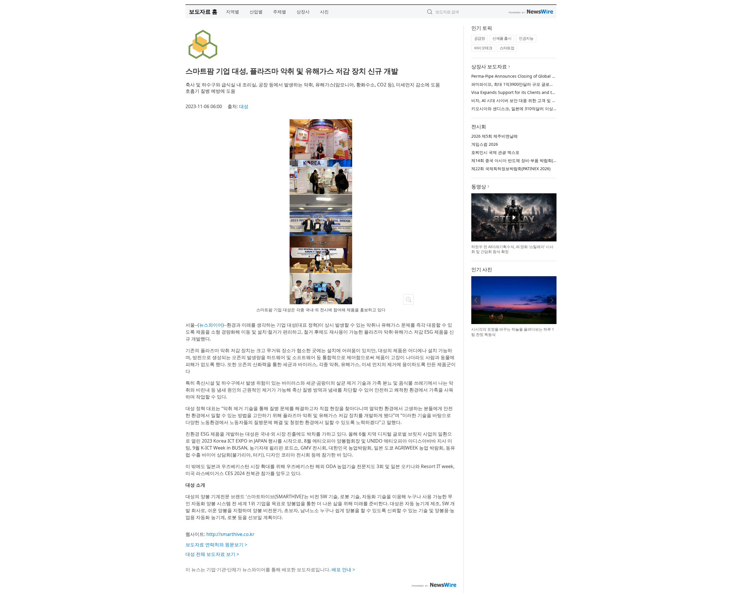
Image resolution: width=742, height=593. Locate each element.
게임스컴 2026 (484, 144)
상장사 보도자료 (489, 66)
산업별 (256, 11)
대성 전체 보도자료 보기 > (212, 554)
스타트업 (507, 47)
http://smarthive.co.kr (230, 534)
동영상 (478, 186)
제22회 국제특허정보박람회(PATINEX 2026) (510, 168)
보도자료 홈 (203, 11)
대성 (243, 106)
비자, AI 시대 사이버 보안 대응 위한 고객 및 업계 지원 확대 (525, 100)
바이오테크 (483, 47)
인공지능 (526, 38)
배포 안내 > (343, 569)
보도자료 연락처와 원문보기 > (216, 544)
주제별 (279, 11)
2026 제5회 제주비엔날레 (494, 136)
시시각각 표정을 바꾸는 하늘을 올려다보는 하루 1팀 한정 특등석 (512, 332)
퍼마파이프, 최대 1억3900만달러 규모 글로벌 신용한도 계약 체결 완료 (535, 84)
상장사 (303, 11)
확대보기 (408, 299)
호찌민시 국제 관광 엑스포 (495, 152)
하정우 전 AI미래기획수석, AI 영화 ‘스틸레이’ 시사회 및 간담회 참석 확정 (512, 249)
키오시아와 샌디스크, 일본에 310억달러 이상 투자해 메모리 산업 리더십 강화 (541, 108)
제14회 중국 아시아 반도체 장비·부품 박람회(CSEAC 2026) (524, 160)
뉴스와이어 (210, 325)
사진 (324, 11)
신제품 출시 (501, 38)
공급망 (479, 38)
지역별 (232, 11)
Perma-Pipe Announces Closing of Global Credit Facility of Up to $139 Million (545, 76)
